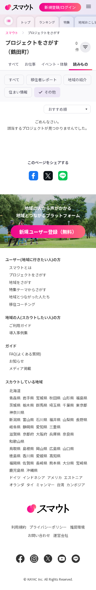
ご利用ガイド (20, 325)
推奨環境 (77, 527)
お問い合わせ (39, 535)
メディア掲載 (20, 368)
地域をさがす (20, 282)
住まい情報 (18, 92)
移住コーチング (22, 304)
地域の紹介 (77, 79)
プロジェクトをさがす (27, 274)
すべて (14, 79)
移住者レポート (44, 79)
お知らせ (16, 361)
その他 (49, 92)
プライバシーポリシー (48, 527)
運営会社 (60, 535)
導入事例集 (18, 332)
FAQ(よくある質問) (25, 354)
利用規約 (18, 527)
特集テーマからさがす (27, 289)
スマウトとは (20, 267)
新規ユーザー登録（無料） (48, 231)
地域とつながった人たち (29, 296)
